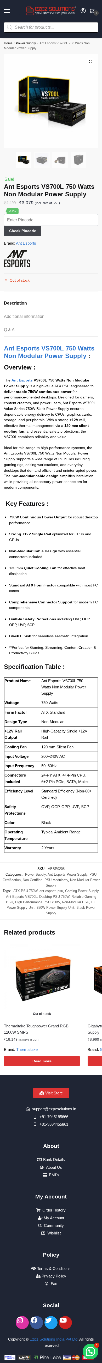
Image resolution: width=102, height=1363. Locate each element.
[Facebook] (36, 1322)
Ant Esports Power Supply (67, 874)
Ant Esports (26, 243)
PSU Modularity (56, 880)
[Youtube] (65, 1322)
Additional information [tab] (24, 316)
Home (8, 43)
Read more (42, 1061)
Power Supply (26, 43)
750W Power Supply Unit (55, 908)
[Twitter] (51, 1322)
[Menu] (12, 11)
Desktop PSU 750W (54, 897)
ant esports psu (51, 891)
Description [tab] (15, 303)
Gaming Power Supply (82, 891)
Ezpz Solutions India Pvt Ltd (53, 1339)
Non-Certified (32, 880)
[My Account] (83, 11)
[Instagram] (22, 1322)
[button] (91, 61)
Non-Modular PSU (75, 902)
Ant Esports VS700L (21, 897)
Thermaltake (27, 1049)
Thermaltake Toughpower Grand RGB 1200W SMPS (36, 1029)
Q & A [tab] (9, 330)
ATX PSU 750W (25, 891)
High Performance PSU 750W (37, 902)
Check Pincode (22, 231)
